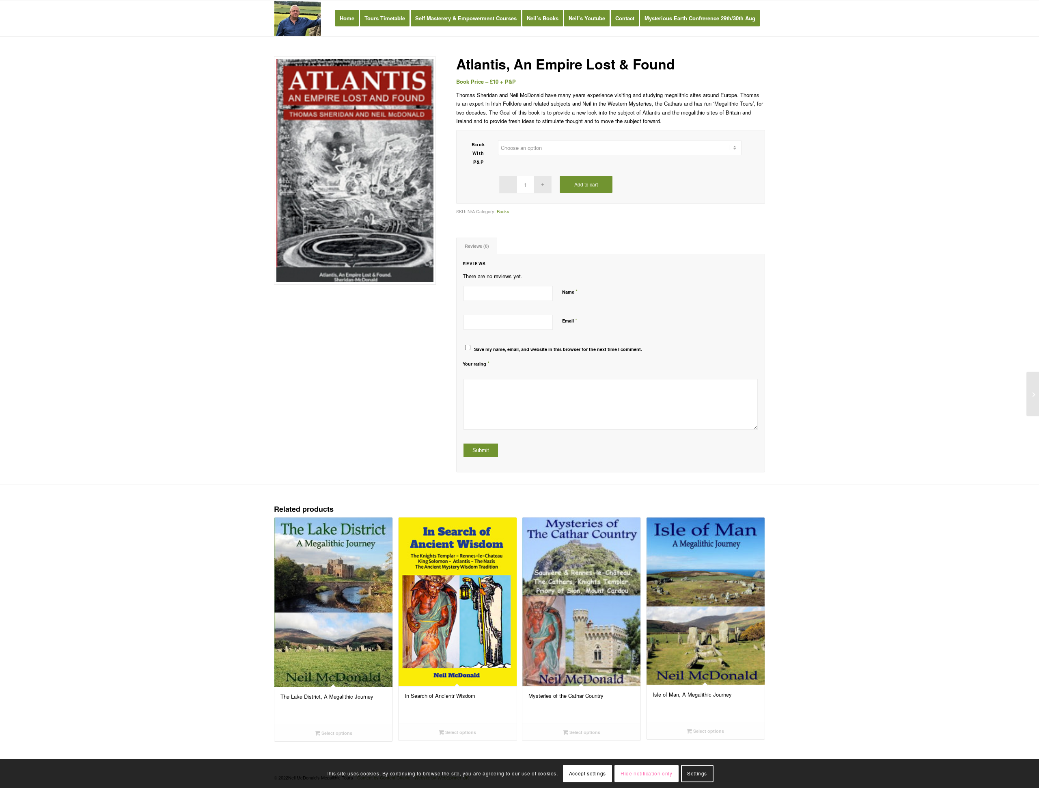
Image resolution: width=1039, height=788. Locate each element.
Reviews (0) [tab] (477, 246)
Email (569, 320)
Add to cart (586, 184)
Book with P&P (478, 153)
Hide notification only (646, 773)
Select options (336, 733)
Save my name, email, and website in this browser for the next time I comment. (558, 349)
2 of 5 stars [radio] (469, 371)
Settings (697, 773)
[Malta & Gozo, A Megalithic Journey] (1032, 394)
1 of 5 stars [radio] (466, 371)
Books (503, 211)
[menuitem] (347, 18)
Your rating (476, 363)
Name (570, 291)
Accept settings (587, 773)
